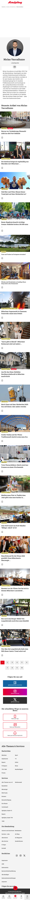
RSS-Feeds (4, 793)
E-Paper (4, 844)
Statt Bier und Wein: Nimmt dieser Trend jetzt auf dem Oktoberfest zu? (13, 193)
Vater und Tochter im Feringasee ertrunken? (13, 254)
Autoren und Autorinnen (10, 6)
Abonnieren (5, 837)
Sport (16, 755)
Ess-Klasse (5, 803)
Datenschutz (5, 867)
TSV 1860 (4, 769)
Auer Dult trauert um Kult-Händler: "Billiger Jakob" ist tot (13, 527)
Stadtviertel (5, 758)
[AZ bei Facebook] (17, 855)
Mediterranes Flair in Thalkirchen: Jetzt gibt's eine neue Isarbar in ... (13, 496)
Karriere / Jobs (6, 834)
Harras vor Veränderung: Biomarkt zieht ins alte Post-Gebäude (13, 132)
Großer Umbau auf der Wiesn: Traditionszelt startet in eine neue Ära (14, 436)
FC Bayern (4, 766)
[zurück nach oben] (15, 888)
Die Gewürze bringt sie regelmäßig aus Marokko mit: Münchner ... (15, 163)
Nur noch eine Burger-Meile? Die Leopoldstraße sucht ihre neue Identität (15, 620)
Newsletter (5, 786)
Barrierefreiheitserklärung (9, 871)
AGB (3, 864)
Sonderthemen (19, 841)
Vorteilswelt (5, 807)
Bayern (3, 762)
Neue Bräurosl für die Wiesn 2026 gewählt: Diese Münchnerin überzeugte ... (13, 558)
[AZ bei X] (24, 855)
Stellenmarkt (18, 782)
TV (15, 758)
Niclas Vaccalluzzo (19, 6)
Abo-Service (5, 841)
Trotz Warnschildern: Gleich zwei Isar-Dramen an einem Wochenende (15, 466)
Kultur (16, 762)
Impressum (5, 860)
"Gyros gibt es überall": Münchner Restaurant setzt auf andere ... (13, 343)
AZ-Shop (17, 834)
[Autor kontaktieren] (15, 67)
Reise (16, 766)
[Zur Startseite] (15, 3)
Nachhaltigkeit (19, 769)
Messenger (5, 789)
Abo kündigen (5, 874)
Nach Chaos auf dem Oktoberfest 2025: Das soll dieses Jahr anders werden (14, 405)
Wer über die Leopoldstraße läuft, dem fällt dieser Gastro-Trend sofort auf (14, 650)
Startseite (3, 6)
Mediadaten (18, 830)
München (4, 755)
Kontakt (4, 848)
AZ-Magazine (18, 837)
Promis (3, 773)
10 (22, 668)
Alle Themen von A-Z (7, 782)
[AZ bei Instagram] (21, 855)
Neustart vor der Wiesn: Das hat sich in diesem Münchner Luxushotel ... (15, 589)
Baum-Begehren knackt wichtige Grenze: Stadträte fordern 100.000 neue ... (14, 224)
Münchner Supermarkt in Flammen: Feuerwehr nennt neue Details (14, 312)
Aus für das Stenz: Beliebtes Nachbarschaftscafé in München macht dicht (12, 374)
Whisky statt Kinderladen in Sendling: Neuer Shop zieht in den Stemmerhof (13, 282)
